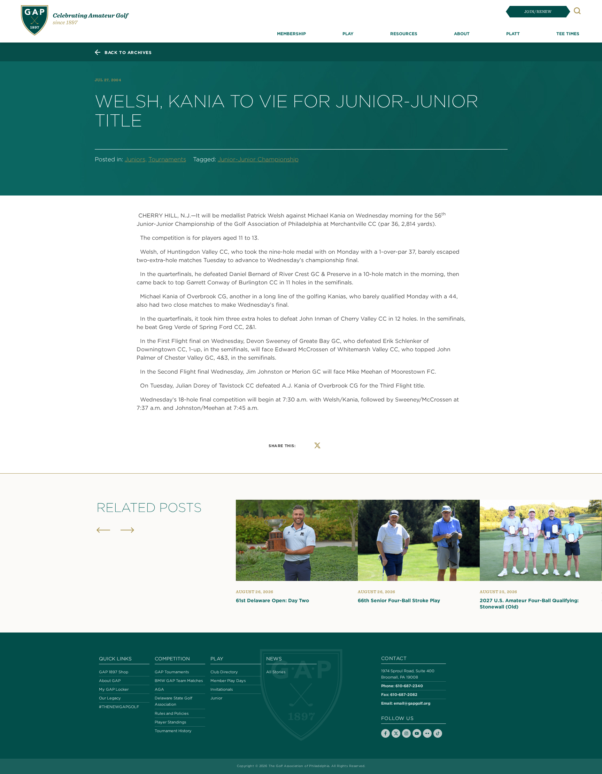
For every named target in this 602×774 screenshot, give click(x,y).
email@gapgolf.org (412, 703)
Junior (216, 698)
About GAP (110, 680)
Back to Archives (128, 52)
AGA (159, 689)
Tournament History (173, 730)
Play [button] (348, 33)
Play (216, 659)
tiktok (437, 733)
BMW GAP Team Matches (179, 680)
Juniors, (136, 159)
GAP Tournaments (172, 671)
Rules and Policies (171, 713)
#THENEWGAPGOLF (119, 706)
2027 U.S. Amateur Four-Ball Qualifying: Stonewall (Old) (529, 603)
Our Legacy (110, 698)
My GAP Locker (114, 689)
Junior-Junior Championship (258, 159)
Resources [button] (403, 33)
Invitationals (221, 689)
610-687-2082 (403, 694)
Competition (172, 659)
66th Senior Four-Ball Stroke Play (399, 600)
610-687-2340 (409, 685)
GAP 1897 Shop (113, 671)
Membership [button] (291, 33)
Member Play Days (228, 680)
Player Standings (170, 722)
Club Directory (224, 671)
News (274, 659)
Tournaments (167, 159)
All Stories (275, 671)
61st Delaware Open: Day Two (272, 600)
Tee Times (567, 33)
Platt (513, 33)
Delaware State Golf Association (173, 701)
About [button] (462, 33)
